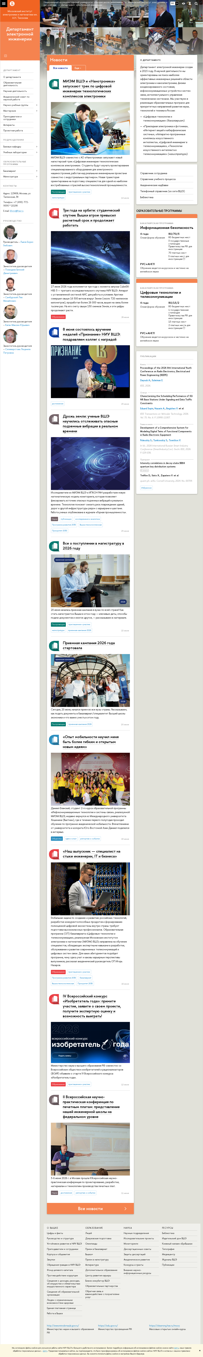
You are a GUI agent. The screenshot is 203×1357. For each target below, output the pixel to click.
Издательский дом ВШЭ (174, 1238)
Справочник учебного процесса (158, 179)
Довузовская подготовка (98, 1238)
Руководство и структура (60, 1238)
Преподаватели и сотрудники (12, 118)
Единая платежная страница (61, 1308)
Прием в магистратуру (97, 1259)
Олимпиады (91, 1243)
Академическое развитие (137, 1259)
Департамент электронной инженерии (20, 34)
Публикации (148, 356)
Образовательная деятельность (12, 84)
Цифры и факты (55, 1233)
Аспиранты (9, 124)
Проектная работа (13, 130)
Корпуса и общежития (58, 1254)
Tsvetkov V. (175, 440)
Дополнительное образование (101, 1270)
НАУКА (128, 1227)
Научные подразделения (136, 1233)
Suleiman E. (157, 380)
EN (177, 3)
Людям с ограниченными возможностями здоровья (60, 1301)
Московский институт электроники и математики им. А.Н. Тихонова (20, 14)
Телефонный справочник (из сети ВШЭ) (162, 191)
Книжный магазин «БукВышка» (177, 1243)
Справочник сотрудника (153, 173)
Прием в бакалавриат (96, 1249)
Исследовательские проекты (139, 1238)
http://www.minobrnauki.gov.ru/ (63, 1325)
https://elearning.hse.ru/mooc (164, 1325)
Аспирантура (92, 1264)
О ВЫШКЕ (52, 1227)
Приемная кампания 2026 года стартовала (89, 645)
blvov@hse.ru (16, 210)
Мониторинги (131, 1243)
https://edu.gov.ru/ (108, 1325)
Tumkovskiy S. (160, 440)
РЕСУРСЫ (167, 1227)
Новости (58, 60)
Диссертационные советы (137, 1249)
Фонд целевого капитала (60, 1270)
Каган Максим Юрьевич (17, 324)
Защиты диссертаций (134, 1254)
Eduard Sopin (146, 408)
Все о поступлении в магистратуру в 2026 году (93, 546)
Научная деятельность (15, 90)
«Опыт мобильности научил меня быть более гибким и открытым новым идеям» (91, 741)
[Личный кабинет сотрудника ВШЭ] (189, 3)
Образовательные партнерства (101, 1285)
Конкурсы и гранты (133, 1264)
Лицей (88, 1233)
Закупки (51, 1259)
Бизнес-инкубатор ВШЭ (97, 1280)
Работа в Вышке (55, 1313)
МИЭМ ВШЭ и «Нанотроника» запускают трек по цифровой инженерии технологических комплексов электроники (89, 88)
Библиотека (146, 197)
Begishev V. (172, 408)
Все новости (90, 1208)
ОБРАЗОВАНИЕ (94, 1227)
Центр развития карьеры (98, 1275)
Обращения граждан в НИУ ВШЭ (63, 1264)
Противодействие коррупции (62, 1275)
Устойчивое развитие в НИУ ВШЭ (64, 1243)
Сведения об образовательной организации (63, 1293)
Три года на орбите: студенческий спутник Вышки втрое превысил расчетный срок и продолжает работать (91, 218)
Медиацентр (168, 1254)
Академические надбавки (154, 185)
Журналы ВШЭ (169, 1259)
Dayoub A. (145, 380)
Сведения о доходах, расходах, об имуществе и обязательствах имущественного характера (63, 1283)
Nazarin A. (159, 408)
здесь (176, 1348)
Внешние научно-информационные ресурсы (137, 1271)
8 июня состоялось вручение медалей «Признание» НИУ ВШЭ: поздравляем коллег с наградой (92, 334)
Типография (168, 1249)
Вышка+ (89, 1254)
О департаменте (12, 76)
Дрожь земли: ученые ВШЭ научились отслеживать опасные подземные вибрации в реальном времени (90, 424)
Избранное (146, 487)
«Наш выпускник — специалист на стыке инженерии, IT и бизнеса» (91, 854)
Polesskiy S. (146, 440)
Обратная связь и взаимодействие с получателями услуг (102, 1294)
